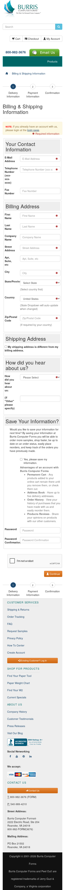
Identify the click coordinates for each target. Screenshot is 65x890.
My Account (53, 38)
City (7, 272)
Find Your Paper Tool (19, 676)
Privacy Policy (15, 638)
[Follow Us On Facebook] (10, 756)
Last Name (8, 227)
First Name (8, 216)
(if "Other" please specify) (10, 403)
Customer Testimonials (20, 719)
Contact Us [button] (33, 790)
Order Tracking (15, 616)
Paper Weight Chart (18, 683)
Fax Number (9, 191)
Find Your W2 (15, 690)
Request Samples (17, 631)
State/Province (11, 281)
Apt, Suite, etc (8, 261)
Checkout (33, 38)
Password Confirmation (11, 540)
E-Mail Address (10, 159)
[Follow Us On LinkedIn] (30, 756)
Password (11, 529)
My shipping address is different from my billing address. (31, 348)
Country (10, 297)
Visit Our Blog (15, 733)
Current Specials (16, 697)
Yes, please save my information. (35, 461)
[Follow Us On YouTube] (16, 756)
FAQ (9, 624)
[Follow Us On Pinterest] (23, 756)
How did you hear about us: (9, 383)
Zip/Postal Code (11, 318)
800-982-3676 (16, 52)
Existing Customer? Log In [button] (33, 660)
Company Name (10, 237)
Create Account (16, 652)
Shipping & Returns (18, 609)
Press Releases (16, 726)
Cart (17, 38)
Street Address (10, 248)
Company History (17, 711)
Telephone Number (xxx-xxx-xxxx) (11, 175)
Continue (54, 574)
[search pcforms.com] (58, 27)
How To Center (15, 645)
